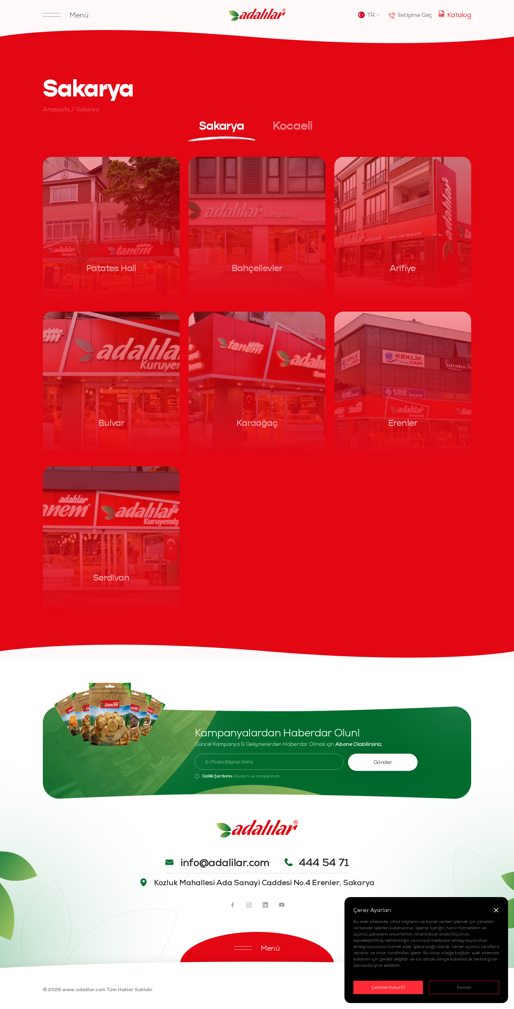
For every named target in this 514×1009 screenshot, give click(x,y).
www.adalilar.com (83, 989)
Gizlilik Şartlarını (217, 776)
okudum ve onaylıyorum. (241, 776)
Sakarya (87, 109)
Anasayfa (56, 109)
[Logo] (257, 15)
